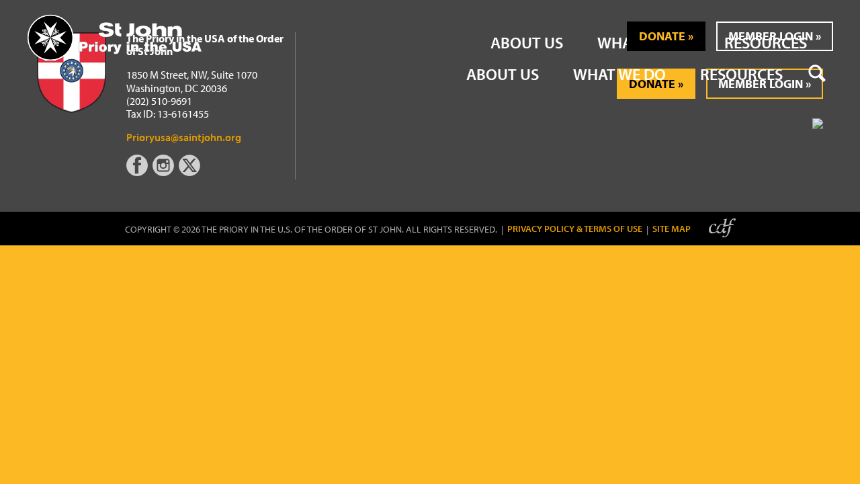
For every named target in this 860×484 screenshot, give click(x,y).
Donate (662, 36)
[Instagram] (165, 172)
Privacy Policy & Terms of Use (574, 229)
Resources (741, 74)
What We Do (619, 74)
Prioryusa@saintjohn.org (183, 137)
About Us (502, 74)
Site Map (671, 229)
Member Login (770, 36)
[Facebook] (139, 172)
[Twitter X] (191, 172)
